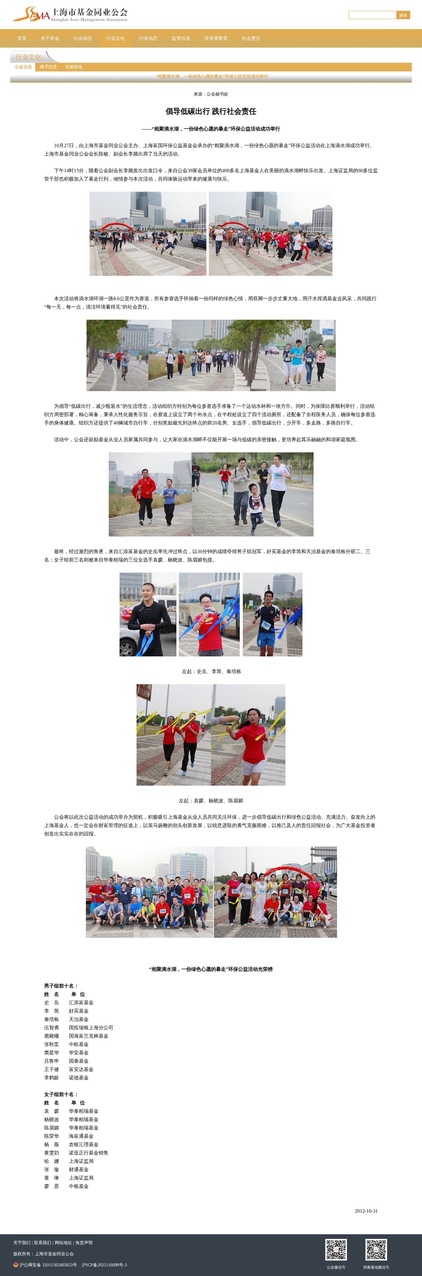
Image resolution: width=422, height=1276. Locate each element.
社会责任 (251, 38)
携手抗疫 (48, 67)
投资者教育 (216, 38)
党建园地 (73, 67)
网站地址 (63, 1242)
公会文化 (23, 67)
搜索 (403, 15)
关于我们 (22, 1242)
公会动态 (83, 38)
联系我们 (42, 1242)
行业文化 (115, 38)
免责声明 (84, 1242)
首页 (22, 38)
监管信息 (181, 38)
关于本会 (50, 38)
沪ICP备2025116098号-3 (104, 1265)
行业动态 (148, 38)
